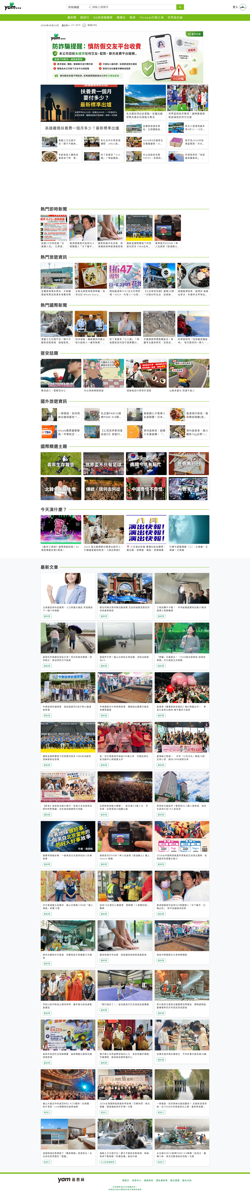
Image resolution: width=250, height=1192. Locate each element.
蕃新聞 (71, 17)
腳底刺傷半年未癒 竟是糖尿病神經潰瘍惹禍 (123, 954)
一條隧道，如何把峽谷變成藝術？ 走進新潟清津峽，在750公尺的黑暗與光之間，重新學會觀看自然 (182, 1106)
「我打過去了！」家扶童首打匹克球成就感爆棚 (124, 1004)
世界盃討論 (175, 17)
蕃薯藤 (12, 6)
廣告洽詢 (187, 1180)
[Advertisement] (119, 185)
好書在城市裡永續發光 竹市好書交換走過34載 (182, 1054)
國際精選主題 (54, 446)
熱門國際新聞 (54, 305)
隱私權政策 (162, 1180)
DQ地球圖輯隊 (103, 17)
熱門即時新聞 (54, 209)
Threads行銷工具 (151, 17)
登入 (235, 7)
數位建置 (175, 1180)
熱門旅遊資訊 (54, 257)
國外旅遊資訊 (54, 401)
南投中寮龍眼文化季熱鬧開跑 (172, 954)
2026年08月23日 (50, 25)
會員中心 (136, 1180)
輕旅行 (84, 17)
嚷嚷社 (121, 17)
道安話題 (49, 353)
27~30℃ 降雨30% (84, 25)
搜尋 (133, 17)
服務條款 (148, 1180)
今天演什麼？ (54, 509)
